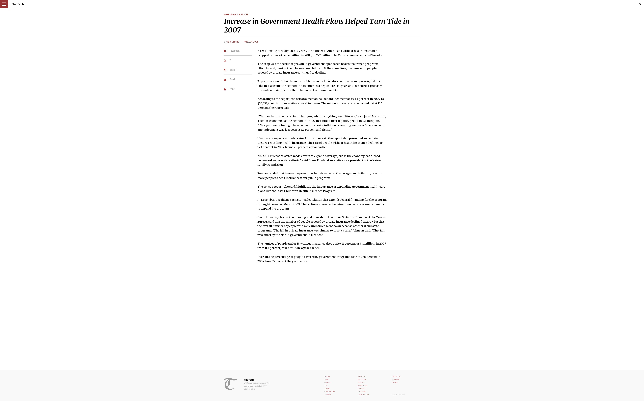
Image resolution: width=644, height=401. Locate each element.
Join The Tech (363, 394)
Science (328, 394)
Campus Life (330, 391)
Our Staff (361, 391)
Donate (361, 388)
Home (327, 376)
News (327, 379)
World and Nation (236, 14)
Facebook (395, 379)
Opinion (328, 382)
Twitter (394, 382)
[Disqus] (322, 318)
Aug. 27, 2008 (251, 41)
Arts (326, 385)
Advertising (362, 385)
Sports (327, 388)
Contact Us (396, 376)
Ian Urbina (233, 41)
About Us (361, 376)
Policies (361, 382)
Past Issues (362, 379)
